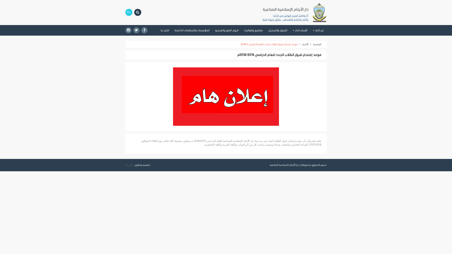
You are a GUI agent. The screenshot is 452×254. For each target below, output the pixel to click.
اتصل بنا (165, 30)
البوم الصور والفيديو (226, 30)
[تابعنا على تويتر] (136, 30)
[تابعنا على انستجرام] (128, 30)
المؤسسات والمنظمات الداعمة (192, 30)
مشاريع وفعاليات (253, 30)
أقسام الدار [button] (301, 30)
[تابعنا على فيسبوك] (144, 30)
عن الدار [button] (319, 30)
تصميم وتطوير (142, 165)
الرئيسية (317, 44)
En (129, 12)
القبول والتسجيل (277, 30)
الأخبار (305, 44)
